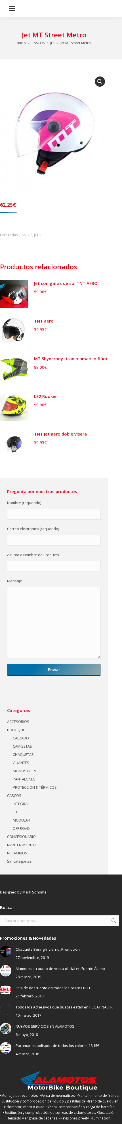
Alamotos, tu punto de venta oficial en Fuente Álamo (60, 968)
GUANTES (21, 762)
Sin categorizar (20, 861)
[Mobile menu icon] (12, 8)
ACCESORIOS (18, 721)
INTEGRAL (21, 803)
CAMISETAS (22, 746)
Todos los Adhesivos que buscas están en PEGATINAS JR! (64, 1007)
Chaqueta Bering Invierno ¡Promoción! (48, 949)
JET (36, 235)
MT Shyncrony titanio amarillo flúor (71, 358)
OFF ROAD (21, 828)
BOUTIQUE (16, 729)
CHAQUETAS (23, 754)
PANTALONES (24, 779)
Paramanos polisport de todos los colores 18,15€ (57, 1045)
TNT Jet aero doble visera (60, 434)
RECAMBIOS (17, 853)
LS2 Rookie (45, 396)
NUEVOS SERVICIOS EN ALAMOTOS (45, 1026)
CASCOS (25, 235)
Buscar (113, 920)
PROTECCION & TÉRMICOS (35, 787)
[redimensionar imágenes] (5, 951)
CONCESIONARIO (21, 836)
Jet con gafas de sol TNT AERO (66, 283)
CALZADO (21, 738)
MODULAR (21, 820)
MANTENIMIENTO (21, 844)
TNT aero (44, 321)
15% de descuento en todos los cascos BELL (53, 987)
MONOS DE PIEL (26, 770)
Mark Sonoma (34, 892)
